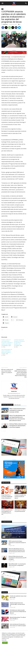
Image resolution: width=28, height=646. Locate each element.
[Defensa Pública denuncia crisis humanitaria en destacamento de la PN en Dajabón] (5, 425)
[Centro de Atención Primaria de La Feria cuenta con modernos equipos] (5, 626)
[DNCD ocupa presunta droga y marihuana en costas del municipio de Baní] (5, 410)
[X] (6, 27)
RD (5, 6)
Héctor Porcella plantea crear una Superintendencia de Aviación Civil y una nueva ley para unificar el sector (17, 550)
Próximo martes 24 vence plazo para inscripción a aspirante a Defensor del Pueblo (7, 342)
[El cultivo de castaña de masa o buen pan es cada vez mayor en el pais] (5, 597)
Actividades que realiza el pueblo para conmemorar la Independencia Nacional (18, 612)
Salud (4, 536)
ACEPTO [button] (5, 642)
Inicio (2, 6)
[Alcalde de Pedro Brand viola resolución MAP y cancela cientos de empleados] (5, 604)
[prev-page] (2, 431)
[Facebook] (2, 27)
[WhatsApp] (9, 27)
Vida (2, 493)
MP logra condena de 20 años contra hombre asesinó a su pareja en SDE (7, 372)
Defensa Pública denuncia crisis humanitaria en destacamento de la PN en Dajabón (17, 425)
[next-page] (5, 431)
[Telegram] (19, 27)
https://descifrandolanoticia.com (14, 393)
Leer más (4, 640)
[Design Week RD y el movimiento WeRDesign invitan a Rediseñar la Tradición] (7, 490)
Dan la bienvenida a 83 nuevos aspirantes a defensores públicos (6, 351)
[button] (2, 3)
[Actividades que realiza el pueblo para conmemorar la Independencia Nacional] (5, 611)
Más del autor (17, 405)
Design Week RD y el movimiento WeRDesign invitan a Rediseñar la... (6, 496)
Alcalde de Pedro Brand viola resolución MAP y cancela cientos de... (17, 604)
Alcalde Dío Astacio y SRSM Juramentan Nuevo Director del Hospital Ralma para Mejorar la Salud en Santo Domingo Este (21, 373)
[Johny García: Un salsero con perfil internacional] (21, 504)
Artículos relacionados (7, 405)
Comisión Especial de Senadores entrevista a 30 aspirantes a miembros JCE (19, 342)
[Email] (12, 27)
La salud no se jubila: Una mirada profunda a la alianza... (20, 496)
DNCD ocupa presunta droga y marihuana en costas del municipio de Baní (17, 410)
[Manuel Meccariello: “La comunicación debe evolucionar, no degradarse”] (4, 565)
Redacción (5, 24)
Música (16, 508)
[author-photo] (14, 389)
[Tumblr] (16, 27)
